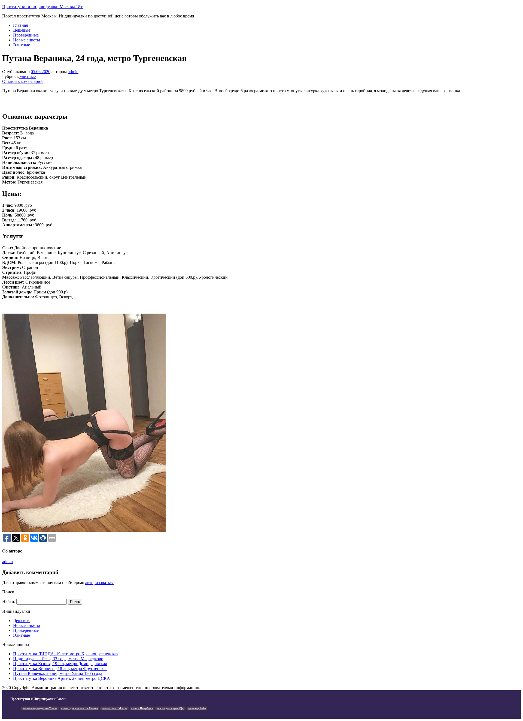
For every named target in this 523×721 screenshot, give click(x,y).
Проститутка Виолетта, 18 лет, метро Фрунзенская (60, 668)
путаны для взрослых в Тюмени (79, 708)
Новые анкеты (26, 40)
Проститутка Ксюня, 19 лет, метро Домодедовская (60, 663)
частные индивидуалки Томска (40, 708)
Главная (20, 25)
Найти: (8, 601)
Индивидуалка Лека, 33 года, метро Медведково (58, 658)
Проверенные (26, 35)
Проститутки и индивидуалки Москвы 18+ (42, 6)
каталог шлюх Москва (114, 708)
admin (73, 71)
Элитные (21, 45)
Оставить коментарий (22, 81)
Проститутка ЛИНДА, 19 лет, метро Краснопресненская (65, 653)
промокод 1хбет (197, 708)
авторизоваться (99, 582)
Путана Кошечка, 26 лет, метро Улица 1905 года (57, 673)
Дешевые (21, 30)
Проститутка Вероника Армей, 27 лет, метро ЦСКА (61, 678)
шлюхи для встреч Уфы (170, 708)
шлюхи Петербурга (142, 708)
